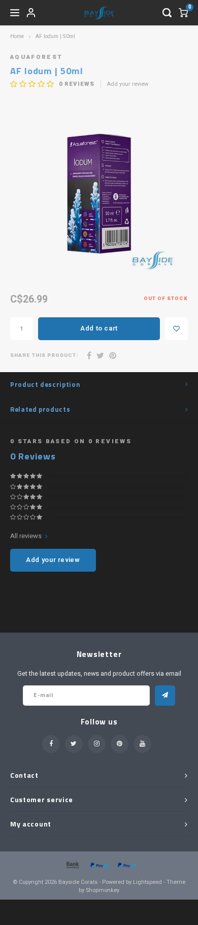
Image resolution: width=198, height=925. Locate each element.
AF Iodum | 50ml (55, 36)
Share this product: (44, 355)
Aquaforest (36, 57)
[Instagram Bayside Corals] (97, 744)
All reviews (26, 536)
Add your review (127, 84)
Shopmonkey (102, 890)
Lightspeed (147, 882)
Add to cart (99, 328)
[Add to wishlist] (176, 328)
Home (17, 36)
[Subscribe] (165, 695)
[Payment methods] (72, 864)
